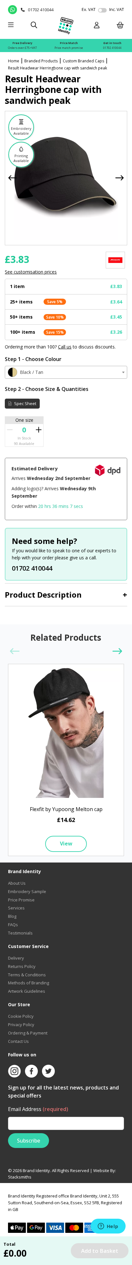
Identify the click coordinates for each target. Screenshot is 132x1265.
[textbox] (66, 372)
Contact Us (18, 1041)
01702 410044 (112, 48)
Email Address (38, 1109)
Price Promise (21, 900)
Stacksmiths (19, 1177)
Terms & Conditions (27, 975)
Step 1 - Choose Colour (33, 359)
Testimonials (20, 933)
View (66, 843)
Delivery (16, 958)
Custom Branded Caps (83, 61)
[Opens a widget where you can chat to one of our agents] (108, 1227)
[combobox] (66, 372)
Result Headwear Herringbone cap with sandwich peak (57, 68)
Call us (64, 347)
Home (13, 61)
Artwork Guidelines (26, 991)
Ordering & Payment (27, 1033)
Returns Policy (22, 966)
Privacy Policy (21, 1024)
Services (16, 908)
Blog (12, 916)
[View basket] (120, 26)
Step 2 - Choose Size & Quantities (46, 389)
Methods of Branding (28, 983)
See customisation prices (31, 272)
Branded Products (41, 61)
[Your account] (97, 26)
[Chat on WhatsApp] (13, 9)
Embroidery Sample (27, 891)
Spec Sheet (24, 403)
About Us (17, 883)
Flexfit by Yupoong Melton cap (66, 809)
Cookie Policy (21, 1016)
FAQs (13, 924)
